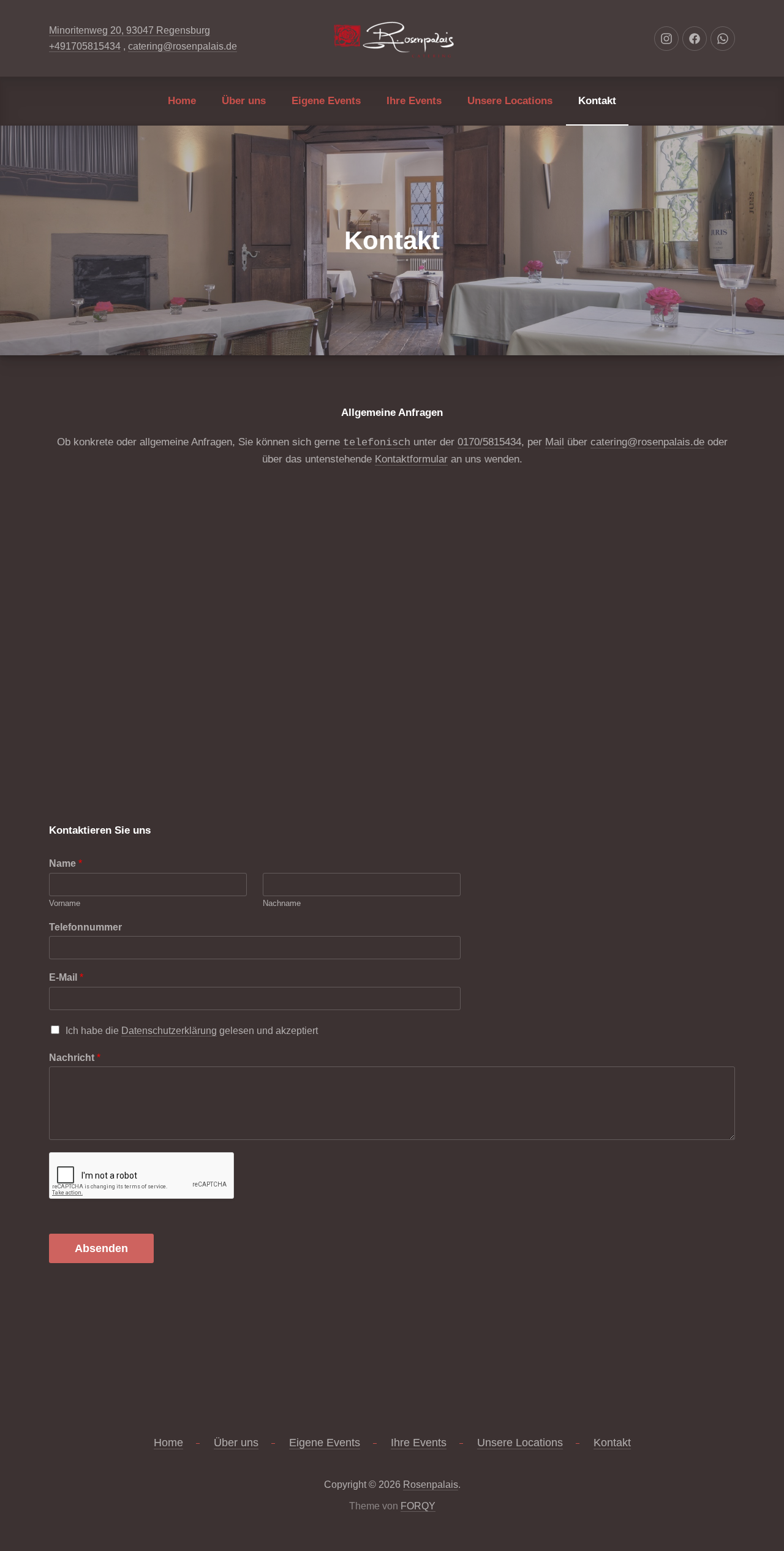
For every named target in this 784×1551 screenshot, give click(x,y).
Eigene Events (326, 101)
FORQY (418, 1506)
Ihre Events (414, 101)
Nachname (282, 903)
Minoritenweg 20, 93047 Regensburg (129, 30)
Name (65, 863)
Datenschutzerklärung (169, 1030)
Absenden (101, 1248)
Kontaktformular (411, 459)
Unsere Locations (509, 101)
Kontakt (597, 101)
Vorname (64, 903)
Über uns (244, 101)
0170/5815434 (489, 442)
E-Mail (66, 977)
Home (182, 101)
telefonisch (376, 442)
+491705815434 (85, 46)
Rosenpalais (430, 1484)
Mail (554, 442)
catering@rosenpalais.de (182, 46)
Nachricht (74, 1057)
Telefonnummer (85, 927)
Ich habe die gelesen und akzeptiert (192, 1030)
